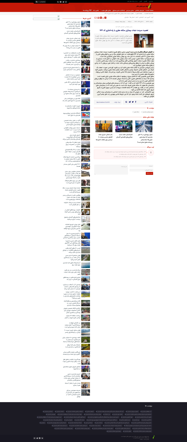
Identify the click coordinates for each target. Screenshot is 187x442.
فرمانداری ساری (89, 423)
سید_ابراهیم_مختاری (125, 420)
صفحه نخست (149, 10)
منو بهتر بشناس (139, 10)
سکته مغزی (136, 112)
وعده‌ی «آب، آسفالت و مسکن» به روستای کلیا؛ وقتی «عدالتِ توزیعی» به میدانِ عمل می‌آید (71, 287)
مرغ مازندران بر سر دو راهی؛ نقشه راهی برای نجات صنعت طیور (72, 272)
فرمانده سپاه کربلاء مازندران (75, 423)
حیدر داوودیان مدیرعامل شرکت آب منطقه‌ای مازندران (50, 417)
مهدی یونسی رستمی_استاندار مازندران (64, 428)
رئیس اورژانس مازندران (148, 112)
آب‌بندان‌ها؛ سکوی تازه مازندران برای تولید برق (71, 264)
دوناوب (141, 439)
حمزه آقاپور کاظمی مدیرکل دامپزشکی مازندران (75, 417)
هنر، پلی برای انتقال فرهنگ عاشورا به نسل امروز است (72, 182)
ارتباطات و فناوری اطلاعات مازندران (75, 411)
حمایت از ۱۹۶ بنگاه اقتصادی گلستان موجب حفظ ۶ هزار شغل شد (72, 152)
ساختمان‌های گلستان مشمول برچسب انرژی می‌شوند (72, 218)
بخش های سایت (106, 10)
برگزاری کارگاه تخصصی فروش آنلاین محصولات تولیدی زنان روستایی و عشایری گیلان (72, 310)
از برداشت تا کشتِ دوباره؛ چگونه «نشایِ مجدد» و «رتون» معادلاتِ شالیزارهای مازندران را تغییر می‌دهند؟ (72, 295)
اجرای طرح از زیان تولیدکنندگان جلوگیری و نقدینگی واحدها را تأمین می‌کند (71, 137)
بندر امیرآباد (107, 414)
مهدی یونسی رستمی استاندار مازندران (143, 431)
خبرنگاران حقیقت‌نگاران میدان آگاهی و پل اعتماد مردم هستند (71, 353)
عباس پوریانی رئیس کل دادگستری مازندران (142, 423)
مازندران (151, 1)
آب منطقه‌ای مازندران (146, 411)
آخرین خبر (147, 17)
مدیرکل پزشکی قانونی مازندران (123, 428)
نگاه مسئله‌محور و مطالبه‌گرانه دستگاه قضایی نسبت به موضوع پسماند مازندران (72, 303)
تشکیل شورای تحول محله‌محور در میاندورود (71, 368)
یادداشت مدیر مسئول (118, 10)
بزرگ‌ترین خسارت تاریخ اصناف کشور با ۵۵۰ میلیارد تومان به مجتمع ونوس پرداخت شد (71, 159)
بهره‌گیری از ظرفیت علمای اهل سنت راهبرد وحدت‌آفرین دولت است (71, 361)
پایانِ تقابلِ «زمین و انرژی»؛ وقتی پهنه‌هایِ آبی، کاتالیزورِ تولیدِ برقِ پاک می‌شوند (72, 243)
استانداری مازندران (48, 411)
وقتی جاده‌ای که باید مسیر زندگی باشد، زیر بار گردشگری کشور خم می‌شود (72, 257)
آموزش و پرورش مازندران (132, 411)
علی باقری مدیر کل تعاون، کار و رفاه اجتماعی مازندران (117, 423)
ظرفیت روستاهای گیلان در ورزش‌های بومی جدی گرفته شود (72, 212)
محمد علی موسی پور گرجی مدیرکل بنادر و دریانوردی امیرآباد (138, 425)
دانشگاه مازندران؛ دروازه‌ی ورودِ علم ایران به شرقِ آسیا (71, 114)
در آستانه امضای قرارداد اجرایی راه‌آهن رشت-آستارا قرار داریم (71, 69)
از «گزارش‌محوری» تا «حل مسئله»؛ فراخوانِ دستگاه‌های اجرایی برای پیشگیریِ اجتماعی (71, 236)
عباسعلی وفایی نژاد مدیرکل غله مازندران (53, 420)
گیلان (140, 1)
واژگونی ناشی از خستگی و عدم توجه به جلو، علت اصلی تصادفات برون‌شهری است (71, 197)
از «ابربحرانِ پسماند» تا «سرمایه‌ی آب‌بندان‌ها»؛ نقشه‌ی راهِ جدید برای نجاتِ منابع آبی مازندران (71, 92)
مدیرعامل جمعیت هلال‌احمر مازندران (79, 425)
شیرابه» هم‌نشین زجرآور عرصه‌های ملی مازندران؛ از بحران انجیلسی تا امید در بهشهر (73, 393)
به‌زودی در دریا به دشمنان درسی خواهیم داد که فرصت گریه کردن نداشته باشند (72, 77)
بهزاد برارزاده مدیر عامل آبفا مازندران (93, 414)
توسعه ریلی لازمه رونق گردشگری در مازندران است (72, 346)
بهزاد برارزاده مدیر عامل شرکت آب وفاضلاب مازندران (70, 414)
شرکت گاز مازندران (80, 420)
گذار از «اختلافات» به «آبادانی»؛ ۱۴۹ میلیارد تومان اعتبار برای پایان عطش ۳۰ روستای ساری (72, 55)
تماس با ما (96, 10)
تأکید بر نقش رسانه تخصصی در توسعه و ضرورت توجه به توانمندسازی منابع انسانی (72, 122)
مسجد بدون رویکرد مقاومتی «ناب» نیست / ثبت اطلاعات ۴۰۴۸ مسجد (72, 130)
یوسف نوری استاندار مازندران (114, 431)
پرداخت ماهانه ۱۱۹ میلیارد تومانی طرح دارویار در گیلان (72, 317)
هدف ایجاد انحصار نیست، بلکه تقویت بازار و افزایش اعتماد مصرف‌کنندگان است (71, 190)
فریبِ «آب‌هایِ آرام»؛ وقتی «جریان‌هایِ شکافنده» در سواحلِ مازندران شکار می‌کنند (71, 250)
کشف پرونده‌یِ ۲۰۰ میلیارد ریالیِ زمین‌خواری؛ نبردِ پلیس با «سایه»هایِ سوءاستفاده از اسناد (71, 339)
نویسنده (117, 21)
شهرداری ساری (69, 420)
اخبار (137, 17)
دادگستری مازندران (147, 420)
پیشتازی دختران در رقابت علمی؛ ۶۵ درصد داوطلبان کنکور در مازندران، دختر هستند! (71, 62)
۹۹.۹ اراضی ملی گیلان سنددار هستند (72, 165)
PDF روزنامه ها (87, 10)
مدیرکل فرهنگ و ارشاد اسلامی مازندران (142, 428)
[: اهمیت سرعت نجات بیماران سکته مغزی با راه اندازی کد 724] (96, 18)
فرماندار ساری (99, 423)
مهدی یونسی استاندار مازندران (83, 428)
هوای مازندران (128, 431)
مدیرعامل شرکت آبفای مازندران (60, 425)
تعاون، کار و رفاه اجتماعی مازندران (144, 417)
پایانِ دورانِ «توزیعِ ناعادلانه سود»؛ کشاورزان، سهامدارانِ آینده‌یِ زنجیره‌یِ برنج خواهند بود (72, 227)
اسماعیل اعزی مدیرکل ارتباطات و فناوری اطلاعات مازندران (138, 414)
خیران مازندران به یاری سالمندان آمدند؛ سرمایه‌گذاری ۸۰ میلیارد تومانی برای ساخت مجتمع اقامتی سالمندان (72, 377)
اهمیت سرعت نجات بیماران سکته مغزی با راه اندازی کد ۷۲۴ (124, 30)
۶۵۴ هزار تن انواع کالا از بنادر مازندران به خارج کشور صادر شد (71, 100)
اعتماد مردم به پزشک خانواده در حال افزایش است (72, 204)
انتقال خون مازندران (118, 414)
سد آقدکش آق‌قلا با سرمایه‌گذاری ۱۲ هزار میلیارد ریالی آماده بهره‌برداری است (72, 325)
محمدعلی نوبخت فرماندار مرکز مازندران (113, 425)
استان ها (132, 17)
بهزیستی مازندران (51, 414)
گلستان (145, 1)
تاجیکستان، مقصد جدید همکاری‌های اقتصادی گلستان (72, 32)
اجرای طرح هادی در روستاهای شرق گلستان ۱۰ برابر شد (71, 278)
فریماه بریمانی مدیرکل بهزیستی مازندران (57, 423)
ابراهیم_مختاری (90, 411)
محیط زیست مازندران (95, 425)
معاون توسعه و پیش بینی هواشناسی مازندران (103, 428)
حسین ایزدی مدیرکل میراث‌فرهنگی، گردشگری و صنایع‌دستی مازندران (104, 417)
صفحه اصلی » (138, 13)
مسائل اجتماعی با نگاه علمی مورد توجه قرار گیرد (72, 83)
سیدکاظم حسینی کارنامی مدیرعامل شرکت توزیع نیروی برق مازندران (102, 420)
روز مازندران (136, 420)
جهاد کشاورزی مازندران (127, 417)
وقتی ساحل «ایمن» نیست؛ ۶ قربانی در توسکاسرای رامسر (72, 331)
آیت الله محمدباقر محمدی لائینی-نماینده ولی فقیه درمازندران (110, 411)
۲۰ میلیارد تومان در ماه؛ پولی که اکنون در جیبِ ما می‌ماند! (71, 47)
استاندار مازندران (60, 411)
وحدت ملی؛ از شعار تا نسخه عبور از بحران (72, 384)
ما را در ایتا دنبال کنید (132, 1)
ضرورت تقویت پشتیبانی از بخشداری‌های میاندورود (72, 107)
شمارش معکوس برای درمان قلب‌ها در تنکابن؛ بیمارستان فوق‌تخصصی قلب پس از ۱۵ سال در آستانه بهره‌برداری (72, 174)
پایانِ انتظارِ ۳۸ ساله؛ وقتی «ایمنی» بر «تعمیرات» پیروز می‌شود (73, 144)
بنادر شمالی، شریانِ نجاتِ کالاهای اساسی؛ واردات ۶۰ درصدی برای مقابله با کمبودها (104, 137)
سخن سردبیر (130, 10)
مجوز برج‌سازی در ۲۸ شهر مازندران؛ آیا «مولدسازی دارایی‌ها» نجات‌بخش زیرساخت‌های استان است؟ (72, 25)
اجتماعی (141, 17)
